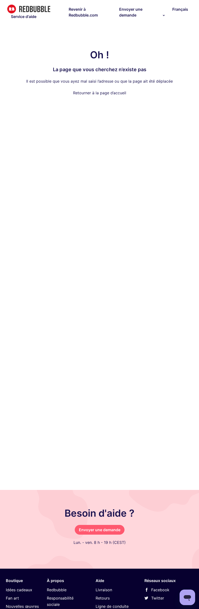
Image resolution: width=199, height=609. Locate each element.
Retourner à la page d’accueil (99, 92)
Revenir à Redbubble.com (83, 12)
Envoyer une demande (130, 12)
